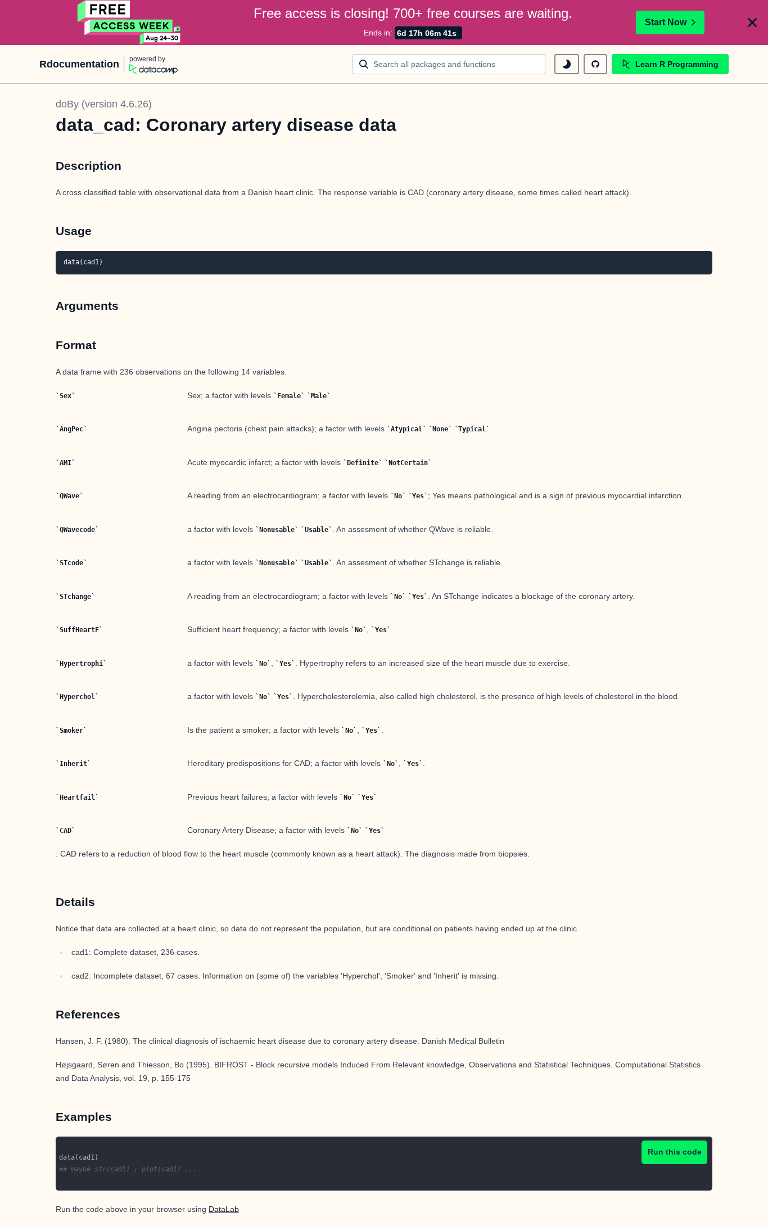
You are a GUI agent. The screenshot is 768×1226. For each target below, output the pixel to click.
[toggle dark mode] (566, 64)
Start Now (665, 22)
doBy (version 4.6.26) (104, 104)
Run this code (675, 1151)
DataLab (224, 1209)
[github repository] (595, 64)
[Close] (752, 22)
